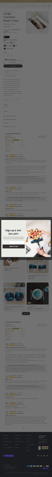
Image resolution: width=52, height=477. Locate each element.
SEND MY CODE (13, 246)
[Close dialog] (49, 221)
